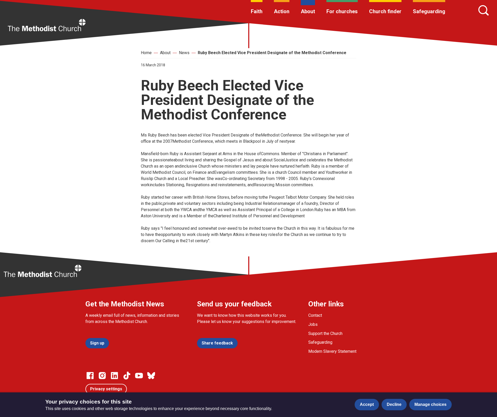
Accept (367, 404)
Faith (256, 11)
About (308, 11)
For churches (342, 11)
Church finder (385, 11)
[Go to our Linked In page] (114, 375)
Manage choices (430, 404)
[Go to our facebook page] (90, 375)
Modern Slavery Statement (332, 351)
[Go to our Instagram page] (102, 375)
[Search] (483, 10)
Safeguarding (429, 11)
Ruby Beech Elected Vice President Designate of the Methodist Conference (272, 52)
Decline (394, 404)
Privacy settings (106, 388)
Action (281, 11)
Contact (315, 315)
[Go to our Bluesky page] (151, 375)
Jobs (313, 324)
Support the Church (325, 333)
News (184, 52)
